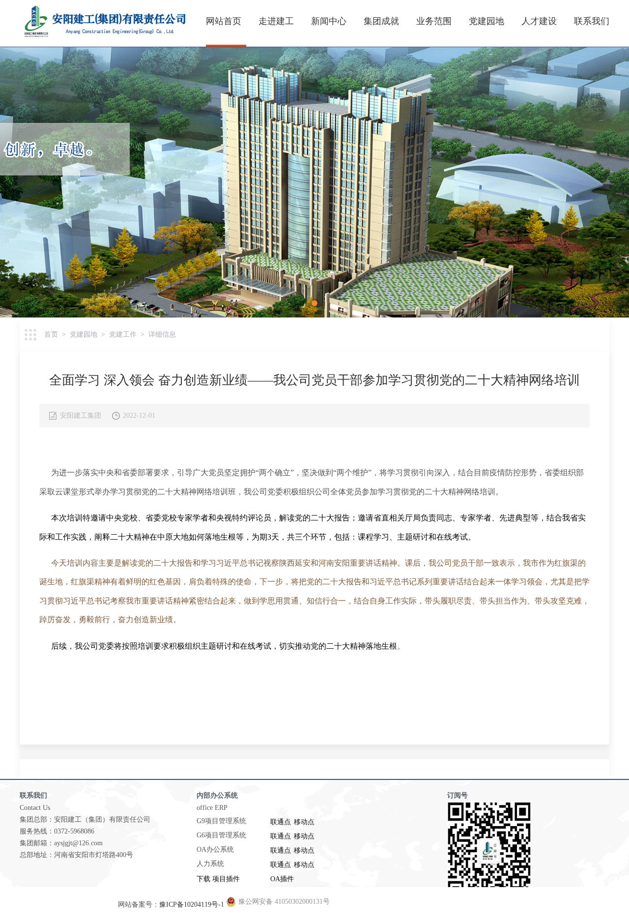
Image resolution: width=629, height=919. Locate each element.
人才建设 (539, 21)
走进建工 (276, 21)
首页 (51, 334)
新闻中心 (328, 21)
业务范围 (434, 21)
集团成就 (381, 21)
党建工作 (123, 334)
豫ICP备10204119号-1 (191, 904)
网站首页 (223, 21)
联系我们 (591, 21)
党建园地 (486, 21)
